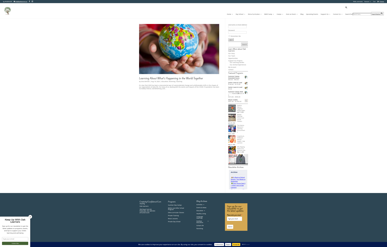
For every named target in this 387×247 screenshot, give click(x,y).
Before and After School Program (176, 208)
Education (164, 81)
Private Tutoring (173, 215)
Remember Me (235, 36)
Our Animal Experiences (238, 65)
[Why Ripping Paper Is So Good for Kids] (232, 150)
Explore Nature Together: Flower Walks (241, 107)
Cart (374, 1)
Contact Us (337, 14)
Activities (199, 204)
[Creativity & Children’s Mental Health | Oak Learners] (232, 139)
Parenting (172, 81)
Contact (230, 70)
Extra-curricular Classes (176, 212)
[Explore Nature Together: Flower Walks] (232, 109)
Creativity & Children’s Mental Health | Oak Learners (241, 139)
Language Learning (199, 217)
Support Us (324, 14)
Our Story (231, 53)
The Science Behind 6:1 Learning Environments (241, 128)
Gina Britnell (145, 81)
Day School (239, 14)
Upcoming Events (312, 14)
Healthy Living (201, 214)
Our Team (231, 56)
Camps (279, 14)
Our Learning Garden (237, 62)
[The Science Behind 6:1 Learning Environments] (232, 128)
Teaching (179, 81)
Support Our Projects (235, 61)
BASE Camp (268, 14)
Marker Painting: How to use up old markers (240, 118)
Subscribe (15, 243)
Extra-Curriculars (254, 14)
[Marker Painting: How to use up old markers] (232, 118)
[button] (364, 9)
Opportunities (233, 58)
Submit (230, 227)
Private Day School (174, 222)
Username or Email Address (237, 25)
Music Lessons (173, 218)
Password (231, 30)
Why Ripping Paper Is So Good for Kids (241, 148)
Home (229, 14)
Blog (301, 14)
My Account (232, 67)
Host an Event (291, 14)
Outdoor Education (199, 221)
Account (366, 1)
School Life (200, 225)
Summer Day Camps (175, 205)
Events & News (201, 208)
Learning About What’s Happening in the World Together (171, 78)
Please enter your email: (234, 215)
